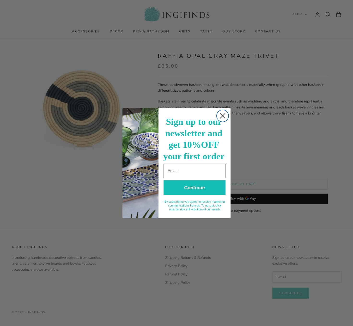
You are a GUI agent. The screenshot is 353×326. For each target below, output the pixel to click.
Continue (194, 187)
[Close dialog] (223, 116)
